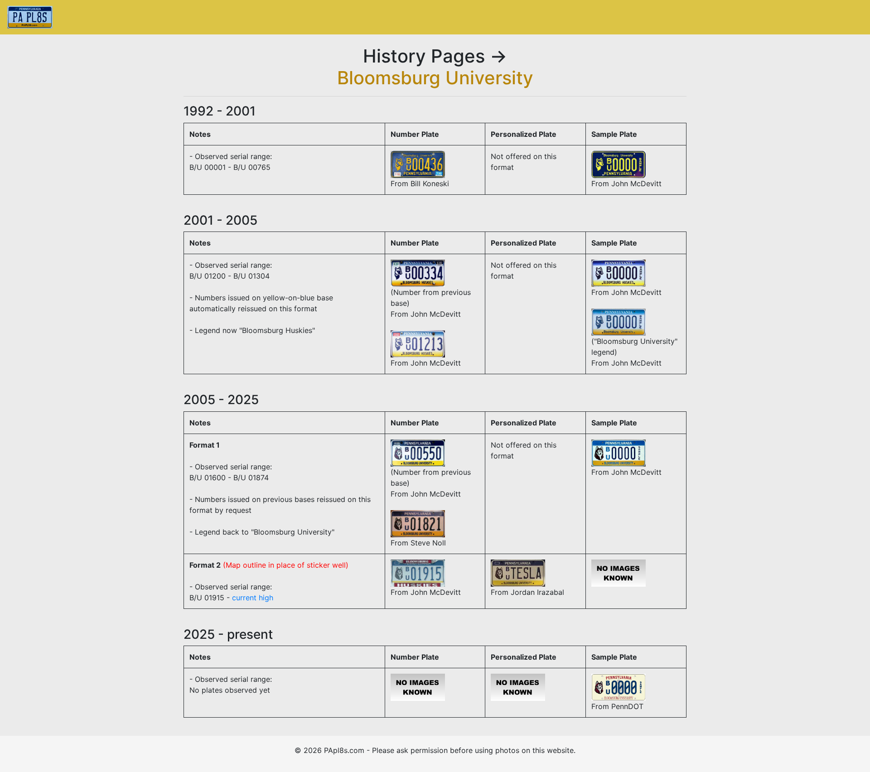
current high (252, 597)
